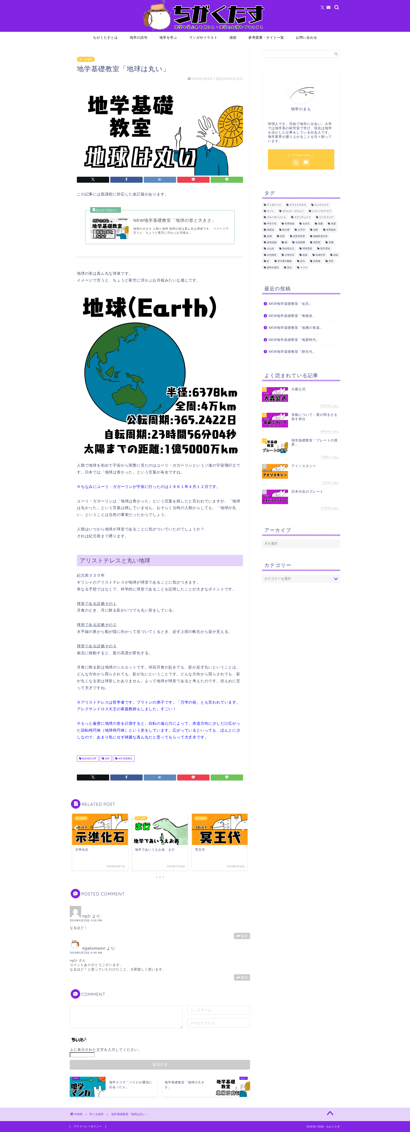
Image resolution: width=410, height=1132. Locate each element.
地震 (333, 223)
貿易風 (316, 261)
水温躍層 (300, 242)
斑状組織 (271, 242)
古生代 (306, 223)
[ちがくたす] (205, 31)
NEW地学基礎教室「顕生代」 (292, 351)
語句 (302, 261)
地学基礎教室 (124, 758)
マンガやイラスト (203, 37)
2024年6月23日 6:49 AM (86, 952)
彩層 (269, 236)
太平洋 (301, 230)
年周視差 (331, 230)
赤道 (331, 261)
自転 (335, 255)
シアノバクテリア (321, 211)
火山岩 (270, 248)
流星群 (316, 242)
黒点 (289, 267)
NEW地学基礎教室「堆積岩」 (292, 316)
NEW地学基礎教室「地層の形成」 (296, 327)
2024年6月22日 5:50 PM (86, 920)
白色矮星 (271, 255)
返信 (244, 936)
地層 (320, 223)
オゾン (270, 211)
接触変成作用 (320, 236)
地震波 (270, 230)
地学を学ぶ (168, 37)
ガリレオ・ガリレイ (293, 211)
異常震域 (325, 248)
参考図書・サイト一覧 (266, 37)
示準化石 (289, 255)
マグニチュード (302, 217)
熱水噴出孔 (288, 248)
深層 (331, 242)
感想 (233, 37)
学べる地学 (85, 59)
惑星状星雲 (299, 236)
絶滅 (305, 255)
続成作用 (320, 255)
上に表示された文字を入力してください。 (106, 1050)
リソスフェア (326, 217)
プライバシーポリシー (88, 1126)
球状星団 (307, 248)
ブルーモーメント (276, 217)
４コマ (303, 267)
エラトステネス (297, 205)
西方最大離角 (285, 261)
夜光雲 (285, 230)
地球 (107, 758)
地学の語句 (139, 37)
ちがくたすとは (105, 37)
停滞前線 (289, 223)
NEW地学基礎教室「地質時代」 (294, 340)
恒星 (282, 236)
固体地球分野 (88, 758)
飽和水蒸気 (273, 267)
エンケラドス (321, 205)
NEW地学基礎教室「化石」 (290, 304)
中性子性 (271, 223)
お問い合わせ (306, 37)
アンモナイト (274, 205)
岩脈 (315, 230)
